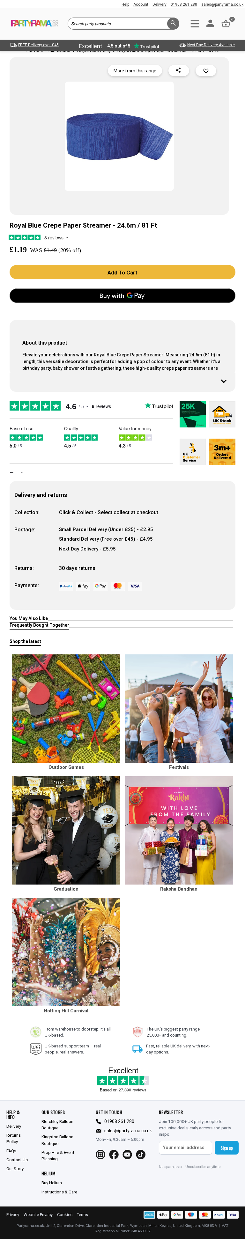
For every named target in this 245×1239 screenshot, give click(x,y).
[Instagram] (100, 1154)
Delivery (159, 4)
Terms (82, 1214)
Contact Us (17, 1159)
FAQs (11, 1150)
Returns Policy (13, 1138)
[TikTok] (140, 1154)
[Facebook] (114, 1154)
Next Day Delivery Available (211, 45)
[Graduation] (66, 830)
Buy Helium (51, 1182)
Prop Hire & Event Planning (57, 1155)
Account (140, 4)
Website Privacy (38, 1214)
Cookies (64, 1214)
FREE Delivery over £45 (38, 45)
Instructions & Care (59, 1191)
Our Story (15, 1168)
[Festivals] (179, 708)
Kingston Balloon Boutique (57, 1140)
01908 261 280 (184, 4)
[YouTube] (127, 1154)
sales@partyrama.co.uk (222, 4)
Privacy (12, 1214)
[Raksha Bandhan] (179, 830)
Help (125, 4)
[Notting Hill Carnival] (66, 952)
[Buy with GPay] (122, 295)
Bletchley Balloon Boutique (57, 1124)
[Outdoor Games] (66, 708)
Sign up (226, 1147)
